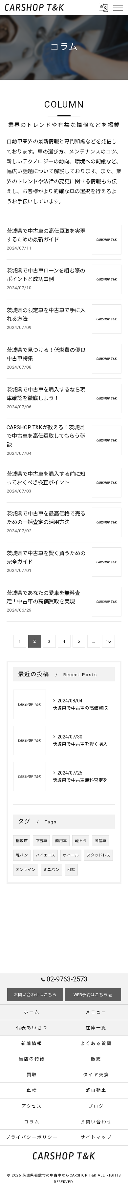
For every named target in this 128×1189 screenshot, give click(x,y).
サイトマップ (96, 1137)
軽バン (22, 855)
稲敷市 (22, 840)
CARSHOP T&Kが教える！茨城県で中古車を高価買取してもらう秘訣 (46, 436)
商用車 (61, 840)
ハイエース (45, 855)
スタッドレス (98, 855)
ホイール (71, 855)
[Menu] (117, 7)
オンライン (25, 869)
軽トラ (81, 840)
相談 (71, 869)
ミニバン (51, 869)
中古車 (41, 840)
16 (108, 641)
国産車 (100, 840)
